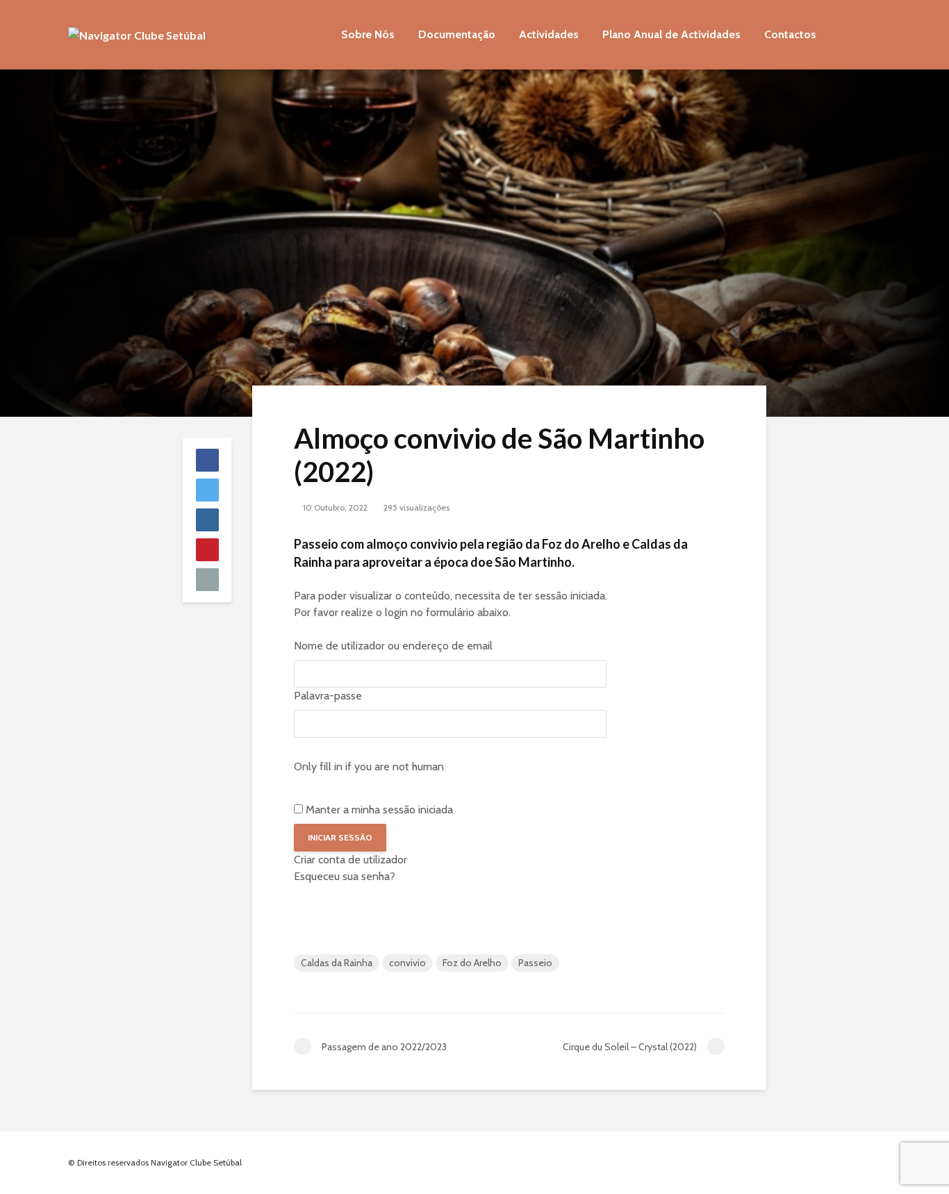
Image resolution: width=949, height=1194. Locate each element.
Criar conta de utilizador (350, 859)
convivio (407, 962)
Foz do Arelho (472, 962)
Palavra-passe (328, 695)
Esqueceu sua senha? (344, 876)
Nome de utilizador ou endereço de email (393, 645)
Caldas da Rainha (336, 962)
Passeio (535, 962)
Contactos (790, 34)
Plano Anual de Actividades (671, 34)
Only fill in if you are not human (369, 766)
